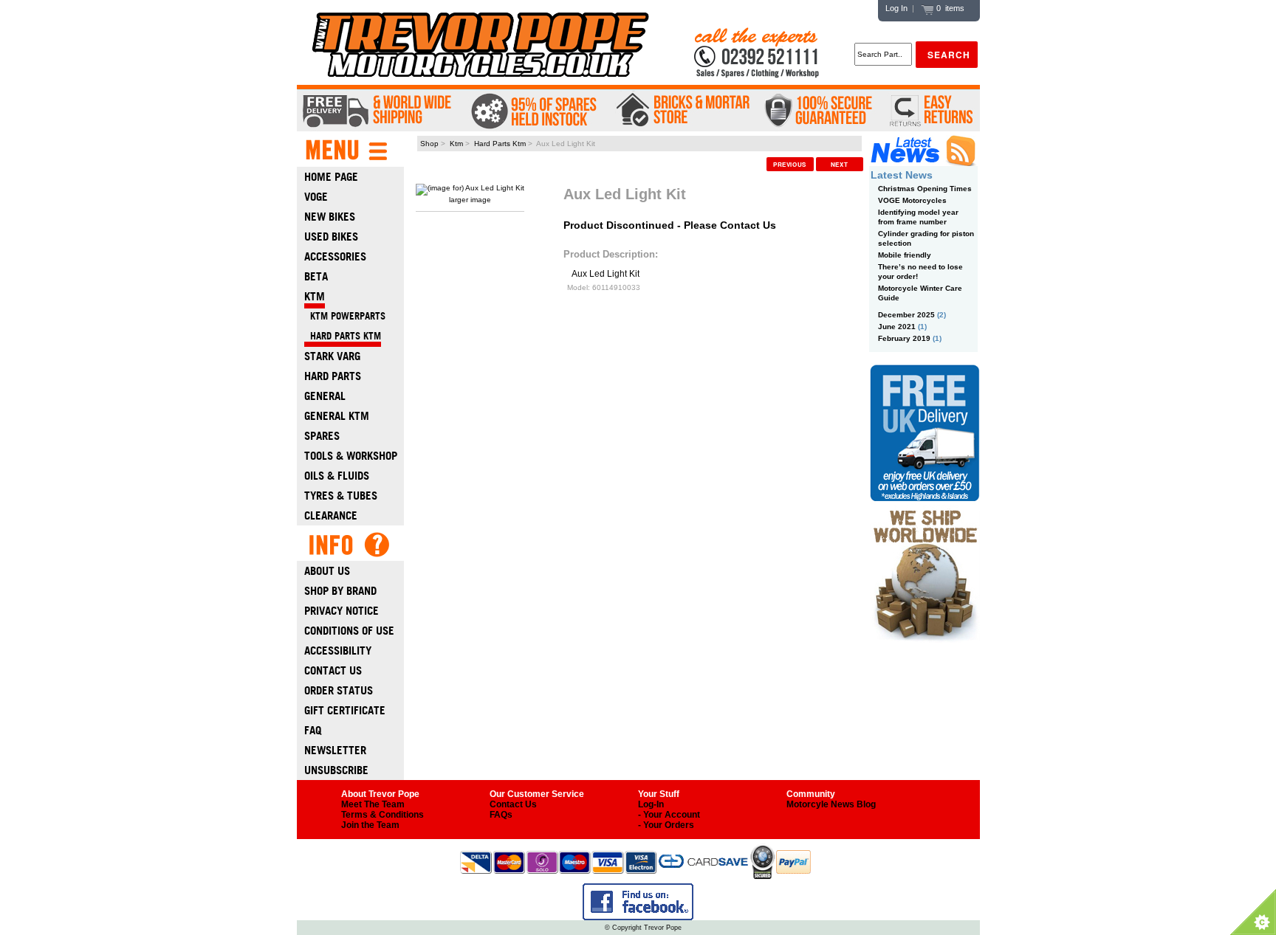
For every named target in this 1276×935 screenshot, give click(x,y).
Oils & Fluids (336, 476)
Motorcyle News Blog (831, 804)
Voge (316, 197)
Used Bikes (331, 237)
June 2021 (897, 326)
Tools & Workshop (350, 456)
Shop (429, 143)
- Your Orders (666, 825)
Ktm (456, 143)
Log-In (651, 804)
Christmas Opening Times (925, 188)
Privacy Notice (341, 611)
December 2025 (906, 315)
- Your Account (669, 815)
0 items (949, 8)
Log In (896, 8)
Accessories (335, 256)
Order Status (338, 690)
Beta (316, 276)
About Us (327, 571)
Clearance (330, 515)
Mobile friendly (904, 255)
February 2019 (904, 338)
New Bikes (329, 217)
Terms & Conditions (382, 815)
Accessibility (337, 651)
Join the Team (370, 825)
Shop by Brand (340, 591)
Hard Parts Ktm (500, 143)
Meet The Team (373, 804)
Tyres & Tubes (340, 496)
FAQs (501, 815)
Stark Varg (332, 356)
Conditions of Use (349, 631)
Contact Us (333, 670)
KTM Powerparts (344, 316)
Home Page (331, 177)
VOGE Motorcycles (912, 200)
